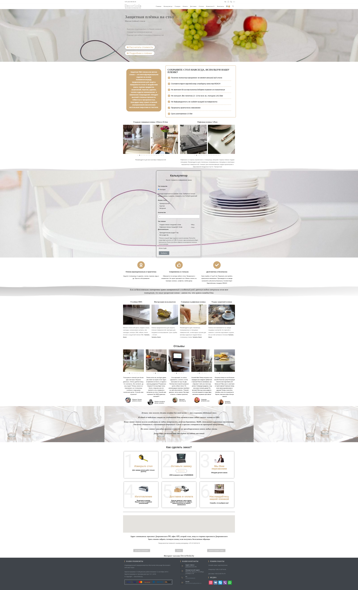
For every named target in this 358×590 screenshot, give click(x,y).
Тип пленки (162, 221)
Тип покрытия (162, 186)
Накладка (162, 189)
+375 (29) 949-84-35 (130, 2)
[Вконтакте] (225, 2)
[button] (140, 47)
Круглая (162, 206)
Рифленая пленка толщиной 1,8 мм (171, 227)
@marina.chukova (137, 401)
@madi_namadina (159, 403)
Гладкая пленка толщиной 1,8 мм (170, 224)
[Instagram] (228, 2)
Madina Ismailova (160, 401)
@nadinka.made (205, 401)
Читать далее (197, 337)
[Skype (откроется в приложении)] (231, 2)
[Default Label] (215, 582)
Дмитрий (182, 399)
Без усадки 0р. (164, 235)
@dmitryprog (182, 401)
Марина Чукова (137, 399)
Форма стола (162, 200)
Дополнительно (163, 229)
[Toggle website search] (233, 6)
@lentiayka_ (228, 403)
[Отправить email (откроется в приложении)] (234, 2)
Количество (162, 212)
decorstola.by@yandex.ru (193, 583)
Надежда (204, 399)
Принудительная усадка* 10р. (169, 233)
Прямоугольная (164, 203)
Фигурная (163, 208)
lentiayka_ (228, 401)
